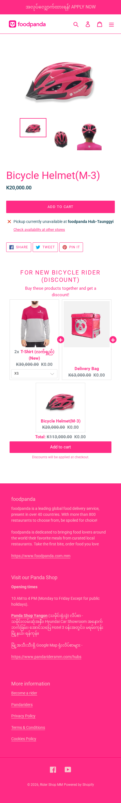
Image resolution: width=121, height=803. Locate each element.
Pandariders (22, 704)
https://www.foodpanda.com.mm (40, 556)
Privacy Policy (23, 716)
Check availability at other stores (39, 229)
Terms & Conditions (28, 727)
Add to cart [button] (60, 441)
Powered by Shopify (79, 785)
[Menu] (111, 24)
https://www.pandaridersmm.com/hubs (46, 656)
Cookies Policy (23, 738)
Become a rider (24, 693)
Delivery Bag (87, 368)
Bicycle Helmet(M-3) (60, 421)
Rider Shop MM (51, 785)
